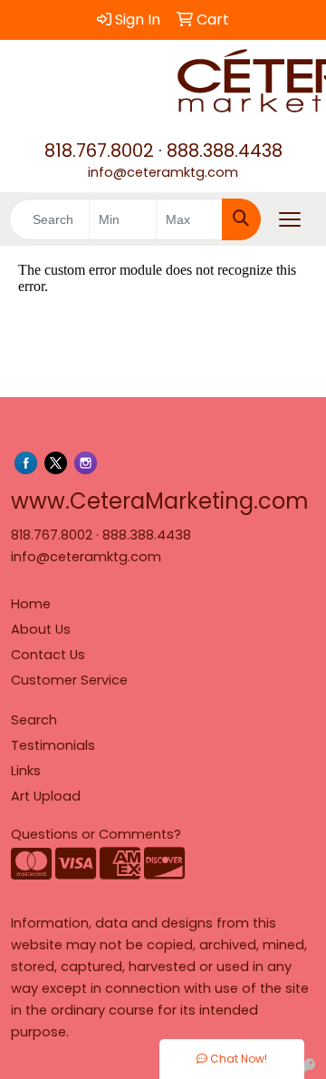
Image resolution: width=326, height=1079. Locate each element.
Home (31, 604)
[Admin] (307, 1068)
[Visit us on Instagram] (85, 462)
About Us (41, 629)
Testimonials (53, 745)
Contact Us (48, 655)
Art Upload (46, 796)
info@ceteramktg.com (163, 172)
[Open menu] (290, 219)
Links (26, 771)
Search (34, 720)
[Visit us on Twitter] (55, 462)
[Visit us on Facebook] (25, 462)
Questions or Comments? (96, 834)
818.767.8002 (99, 150)
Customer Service (69, 680)
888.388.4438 (225, 150)
